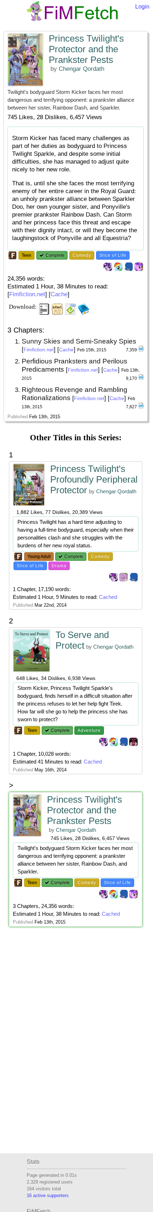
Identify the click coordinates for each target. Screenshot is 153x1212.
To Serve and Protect (82, 640)
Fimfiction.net (27, 294)
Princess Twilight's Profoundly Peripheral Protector (94, 479)
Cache (59, 294)
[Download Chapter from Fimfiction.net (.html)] (141, 350)
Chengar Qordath (81, 68)
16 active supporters (48, 1195)
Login (142, 7)
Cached (108, 597)
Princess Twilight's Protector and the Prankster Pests (86, 49)
